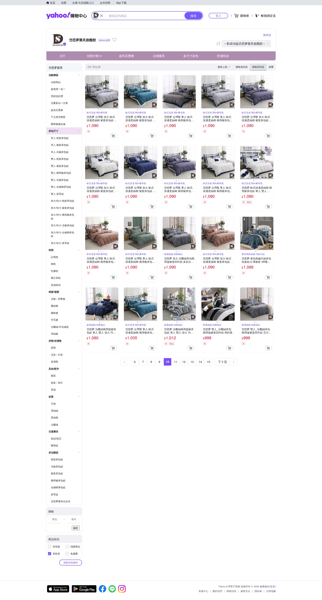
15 (208, 362)
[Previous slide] (87, 91)
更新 (272, 586)
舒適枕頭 (223, 56)
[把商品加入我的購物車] (113, 135)
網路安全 (245, 591)
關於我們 (217, 591)
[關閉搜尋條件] (101, 15)
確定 (75, 528)
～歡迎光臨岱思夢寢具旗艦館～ (245, 43)
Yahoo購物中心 (66, 15)
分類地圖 (271, 591)
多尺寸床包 (190, 56)
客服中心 (203, 591)
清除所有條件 (70, 562)
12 (184, 362)
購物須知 (231, 591)
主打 (62, 56)
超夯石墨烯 (126, 56)
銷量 (271, 67)
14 (200, 362)
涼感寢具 (159, 56)
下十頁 (222, 362)
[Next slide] (115, 91)
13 (192, 362)
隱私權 (258, 591)
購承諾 (267, 35)
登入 (218, 16)
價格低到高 (242, 67)
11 (175, 362)
